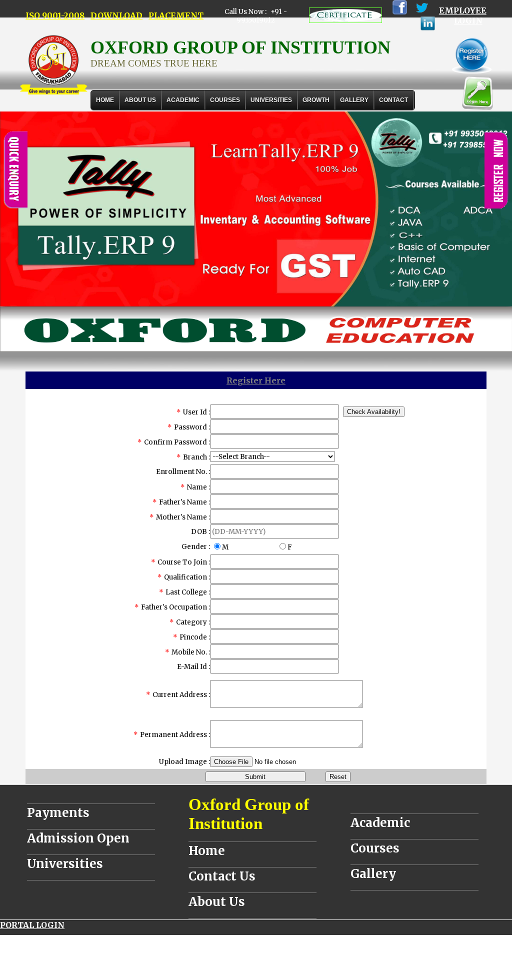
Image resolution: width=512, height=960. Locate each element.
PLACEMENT (176, 15)
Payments (58, 812)
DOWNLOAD (116, 15)
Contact (393, 100)
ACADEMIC (183, 100)
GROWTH (316, 100)
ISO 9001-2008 (55, 15)
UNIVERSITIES (271, 100)
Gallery (354, 100)
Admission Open (78, 838)
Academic (380, 822)
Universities (65, 864)
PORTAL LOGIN (32, 925)
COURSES (225, 100)
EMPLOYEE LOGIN (462, 16)
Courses (375, 848)
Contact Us (222, 876)
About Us (140, 100)
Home (105, 100)
